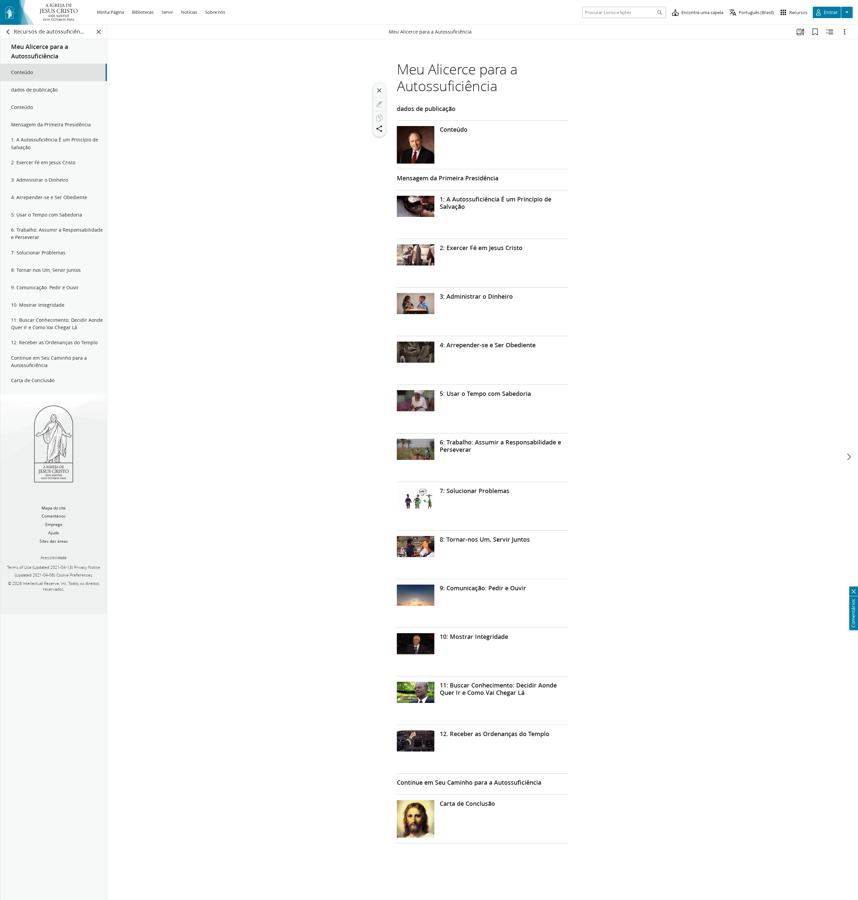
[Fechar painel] (99, 31)
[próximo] (848, 457)
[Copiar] (379, 118)
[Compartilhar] (379, 128)
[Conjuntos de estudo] (800, 31)
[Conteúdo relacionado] (830, 31)
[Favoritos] (815, 31)
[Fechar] (379, 90)
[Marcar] (379, 104)
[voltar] (8, 31)
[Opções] (844, 31)
